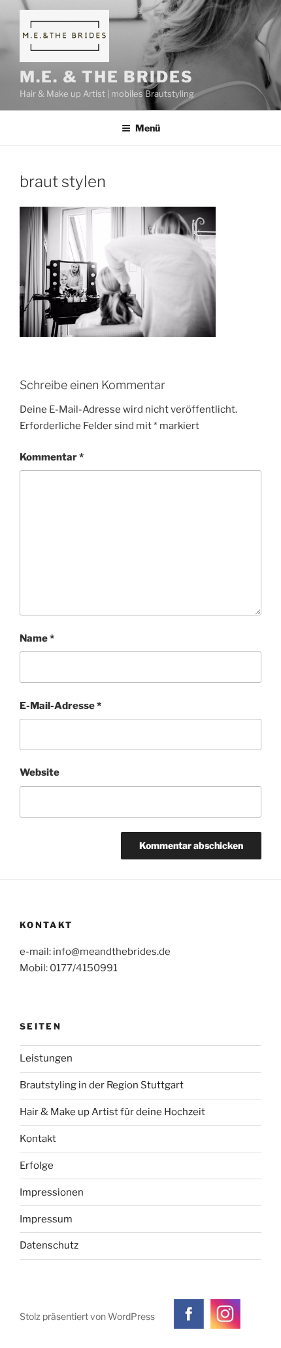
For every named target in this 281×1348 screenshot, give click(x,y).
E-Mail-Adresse (60, 706)
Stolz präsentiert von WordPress (87, 1316)
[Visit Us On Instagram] (225, 1328)
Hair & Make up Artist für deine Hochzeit (112, 1112)
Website (39, 772)
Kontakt (38, 1139)
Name (37, 638)
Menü (147, 127)
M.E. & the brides (106, 76)
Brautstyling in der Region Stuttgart (102, 1085)
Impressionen (52, 1192)
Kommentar (52, 457)
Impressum (46, 1219)
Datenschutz (49, 1245)
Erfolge (37, 1165)
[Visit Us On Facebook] (188, 1328)
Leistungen (46, 1058)
